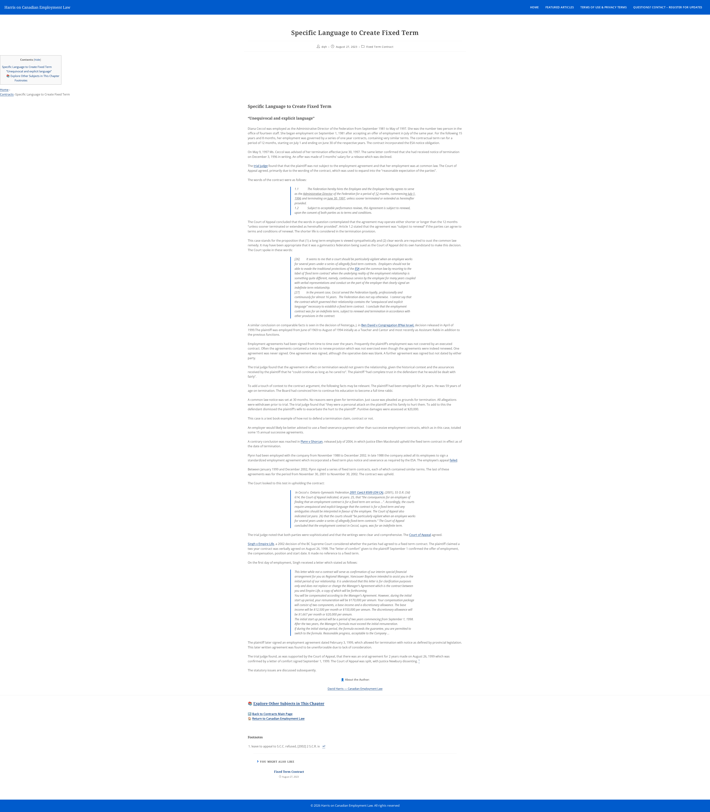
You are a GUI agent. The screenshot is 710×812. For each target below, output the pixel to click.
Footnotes (21, 80)
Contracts (7, 94)
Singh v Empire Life (261, 544)
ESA (357, 269)
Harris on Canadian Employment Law (37, 7)
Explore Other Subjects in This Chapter (288, 703)
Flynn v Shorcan (312, 441)
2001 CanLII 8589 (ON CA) (366, 492)
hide (37, 59)
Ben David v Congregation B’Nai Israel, (387, 325)
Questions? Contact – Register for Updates (667, 7)
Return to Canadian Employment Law (278, 719)
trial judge (261, 166)
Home (534, 7)
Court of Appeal (420, 535)
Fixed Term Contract (379, 46)
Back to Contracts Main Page (272, 714)
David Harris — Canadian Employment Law (355, 688)
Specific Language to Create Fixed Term (27, 67)
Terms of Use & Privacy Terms (603, 7)
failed (453, 460)
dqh (324, 46)
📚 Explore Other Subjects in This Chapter (32, 76)
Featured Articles (559, 7)
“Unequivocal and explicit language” (29, 71)
